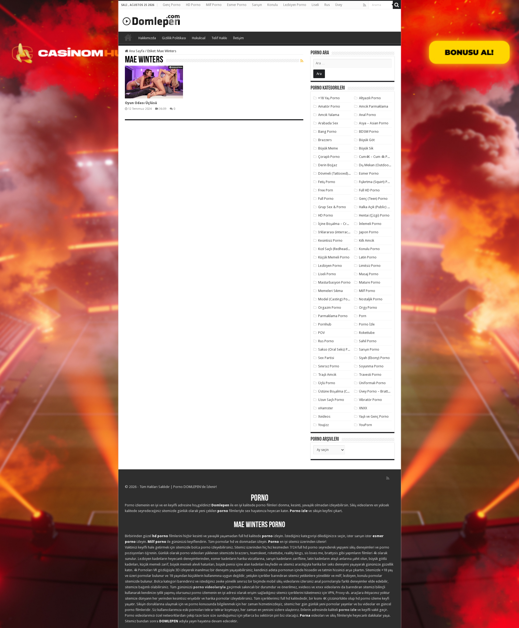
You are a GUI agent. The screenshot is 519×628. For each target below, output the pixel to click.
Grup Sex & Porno (332, 207)
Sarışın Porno (369, 349)
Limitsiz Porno (370, 266)
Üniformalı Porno (372, 383)
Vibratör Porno (370, 400)
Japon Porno (368, 232)
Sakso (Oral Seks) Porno (336, 349)
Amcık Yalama (328, 115)
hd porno (160, 536)
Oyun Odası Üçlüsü (141, 103)
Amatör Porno (329, 106)
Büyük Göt (367, 140)
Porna (305, 615)
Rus (327, 5)
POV (321, 333)
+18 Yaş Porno (329, 98)
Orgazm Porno (329, 307)
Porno (128, 37)
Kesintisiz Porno (330, 240)
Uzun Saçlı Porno (331, 400)
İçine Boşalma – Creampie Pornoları (345, 224)
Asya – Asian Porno (373, 123)
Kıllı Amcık (366, 240)
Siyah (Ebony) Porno (374, 358)
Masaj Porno (368, 274)
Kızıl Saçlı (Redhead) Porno (338, 249)
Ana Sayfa (136, 51)
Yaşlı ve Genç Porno (374, 416)
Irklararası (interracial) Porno (340, 232)
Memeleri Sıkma (330, 291)
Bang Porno (327, 131)
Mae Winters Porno (259, 525)
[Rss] (364, 5)
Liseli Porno (327, 274)
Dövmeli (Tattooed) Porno (338, 173)
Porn (362, 316)
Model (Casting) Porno (335, 299)
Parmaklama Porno (333, 316)
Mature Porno (369, 282)
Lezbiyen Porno (294, 5)
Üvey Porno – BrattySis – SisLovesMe (387, 391)
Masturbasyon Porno (334, 282)
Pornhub (324, 324)
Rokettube (367, 333)
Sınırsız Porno (328, 366)
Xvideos (324, 416)
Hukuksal (198, 38)
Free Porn (325, 190)
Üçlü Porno (326, 383)
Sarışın (257, 5)
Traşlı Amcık (327, 375)
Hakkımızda (147, 38)
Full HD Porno (369, 190)
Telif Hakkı (219, 38)
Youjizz (323, 425)
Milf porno (157, 542)
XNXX (363, 408)
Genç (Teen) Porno (373, 199)
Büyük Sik (366, 148)
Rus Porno (326, 341)
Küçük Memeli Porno (334, 257)
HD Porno (193, 5)
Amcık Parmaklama (373, 106)
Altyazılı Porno (370, 98)
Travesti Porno (370, 375)
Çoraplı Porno (329, 157)
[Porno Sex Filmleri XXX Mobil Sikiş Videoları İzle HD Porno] (151, 20)
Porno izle (299, 511)
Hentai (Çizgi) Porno (374, 215)
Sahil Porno (368, 341)
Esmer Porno (237, 5)
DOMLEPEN (168, 621)
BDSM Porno (369, 131)
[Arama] (397, 5)
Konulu (272, 5)
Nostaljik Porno (370, 299)
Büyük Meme (328, 148)
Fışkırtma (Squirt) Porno (377, 182)
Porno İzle (367, 324)
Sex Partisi (326, 358)
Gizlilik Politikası (174, 38)
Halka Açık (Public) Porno (378, 207)
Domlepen (220, 505)
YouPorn (365, 425)
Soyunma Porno (371, 366)
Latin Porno (368, 257)
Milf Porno (214, 5)
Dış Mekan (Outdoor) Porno (380, 165)
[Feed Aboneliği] (301, 61)
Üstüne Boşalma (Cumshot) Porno (344, 391)
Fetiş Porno (326, 182)
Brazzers (325, 140)
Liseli (315, 5)
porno (222, 511)
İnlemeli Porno (370, 224)
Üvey (338, 5)
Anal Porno (367, 115)
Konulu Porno (369, 249)
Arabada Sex (328, 123)
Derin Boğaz (327, 165)
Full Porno (326, 199)
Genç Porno (172, 5)
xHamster (325, 408)
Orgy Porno (368, 307)
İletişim (238, 38)
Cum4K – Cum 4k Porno (377, 157)
